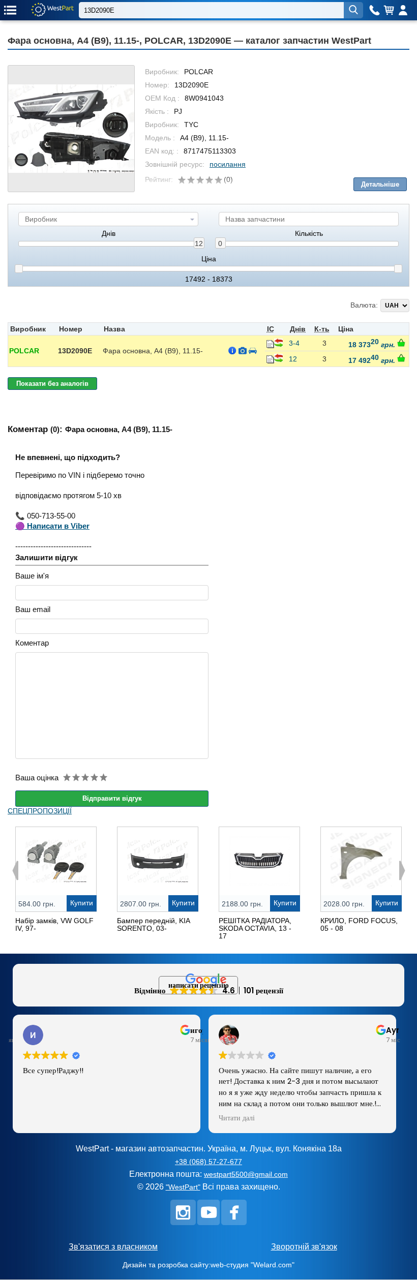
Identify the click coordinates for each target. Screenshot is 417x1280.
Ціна (208, 259)
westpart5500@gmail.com (246, 1174)
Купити (81, 903)
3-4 (294, 343)
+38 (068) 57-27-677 (208, 1161)
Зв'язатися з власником (113, 1246)
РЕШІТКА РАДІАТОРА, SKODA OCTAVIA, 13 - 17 (255, 928)
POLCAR (24, 351)
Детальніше (380, 184)
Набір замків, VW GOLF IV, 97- (54, 924)
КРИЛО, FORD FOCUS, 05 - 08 (359, 924)
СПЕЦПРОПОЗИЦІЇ (40, 811)
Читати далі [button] (237, 1118)
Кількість (309, 233)
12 (199, 243)
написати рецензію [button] (198, 985)
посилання (228, 164)
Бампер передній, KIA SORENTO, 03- (153, 924)
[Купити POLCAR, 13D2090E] (401, 343)
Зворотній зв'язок (304, 1246)
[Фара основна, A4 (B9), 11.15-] (71, 128)
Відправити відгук (112, 798)
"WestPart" (183, 1187)
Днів (108, 233)
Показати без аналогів (52, 383)
